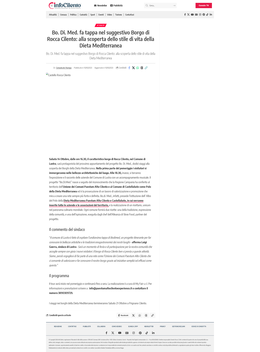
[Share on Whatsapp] (137, 68)
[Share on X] (133, 68)
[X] (188, 14)
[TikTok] (207, 14)
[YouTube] (192, 14)
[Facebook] (185, 14)
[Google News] (196, 14)
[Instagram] (200, 14)
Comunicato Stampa (64, 67)
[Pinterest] (204, 14)
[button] (146, 68)
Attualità (100, 25)
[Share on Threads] (142, 68)
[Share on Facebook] (129, 68)
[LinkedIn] (211, 14)
